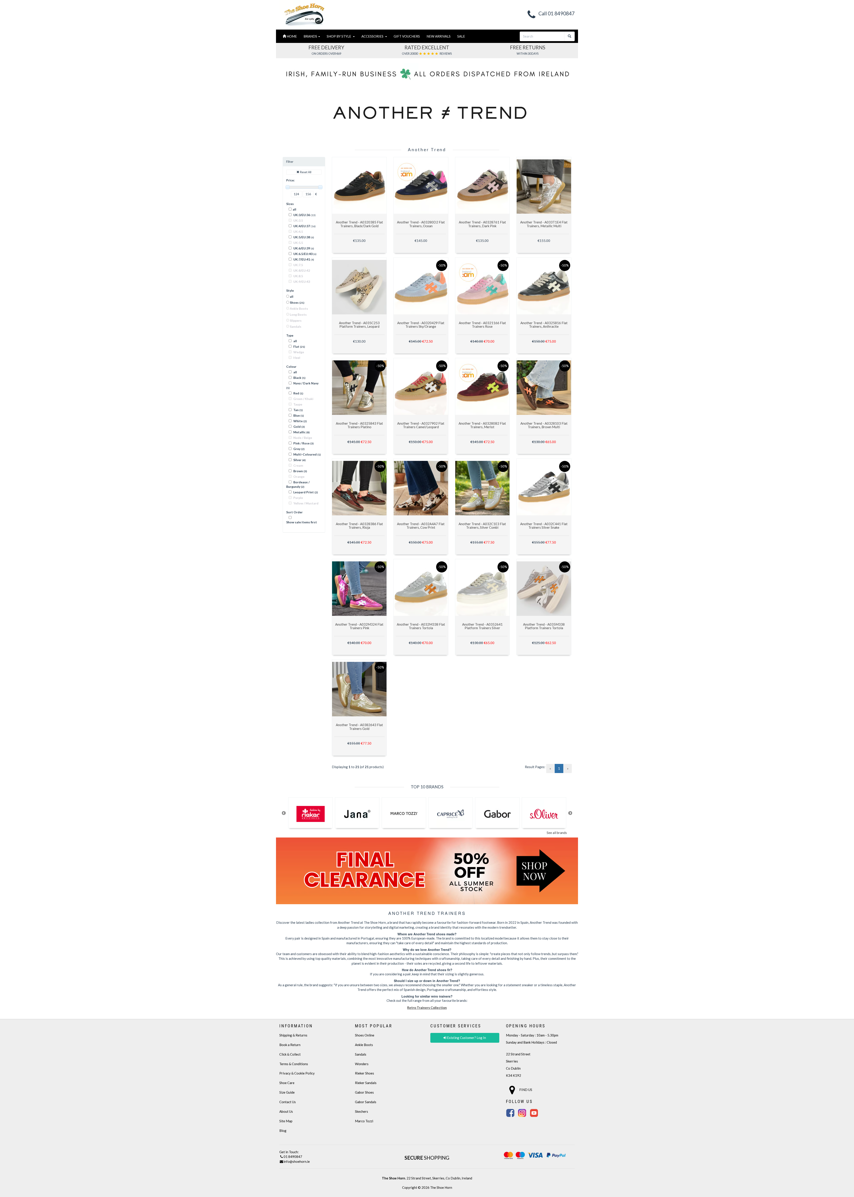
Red (298, 393)
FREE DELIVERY (326, 47)
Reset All (305, 172)
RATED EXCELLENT (427, 47)
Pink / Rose (303, 443)
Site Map (285, 1121)
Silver (299, 460)
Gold (299, 426)
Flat (299, 346)
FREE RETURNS (527, 47)
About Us (286, 1111)
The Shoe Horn (441, 1187)
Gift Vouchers (407, 36)
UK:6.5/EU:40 (302, 254)
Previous (284, 813)
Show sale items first (301, 522)
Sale (461, 36)
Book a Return (289, 1045)
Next (570, 813)
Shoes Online (364, 1035)
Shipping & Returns (293, 1035)
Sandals (360, 1054)
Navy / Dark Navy (302, 385)
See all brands (557, 833)
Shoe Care (286, 1083)
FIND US (525, 1090)
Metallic (301, 432)
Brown (300, 471)
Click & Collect (290, 1054)
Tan (298, 410)
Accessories (373, 36)
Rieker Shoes (364, 1073)
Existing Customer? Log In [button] (466, 1038)
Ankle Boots (364, 1045)
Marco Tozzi (364, 1121)
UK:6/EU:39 (301, 248)
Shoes (296, 302)
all (294, 209)
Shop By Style (339, 36)
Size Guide (287, 1092)
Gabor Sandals (365, 1102)
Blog (282, 1131)
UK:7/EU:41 (301, 259)
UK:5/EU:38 (301, 237)
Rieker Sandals (366, 1083)
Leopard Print (305, 492)
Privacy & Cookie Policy (297, 1073)
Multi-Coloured (307, 454)
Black (299, 378)
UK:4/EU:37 (301, 226)
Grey (298, 449)
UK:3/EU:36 (301, 215)
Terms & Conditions (293, 1064)
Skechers (361, 1111)
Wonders (362, 1064)
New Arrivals (439, 36)
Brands (311, 36)
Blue (298, 415)
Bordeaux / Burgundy (298, 484)
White (300, 421)
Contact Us (287, 1102)
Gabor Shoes (364, 1092)
